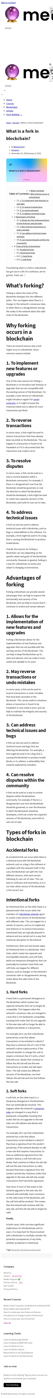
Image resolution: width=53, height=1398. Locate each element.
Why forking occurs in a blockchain (39, 196)
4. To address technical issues (32, 213)
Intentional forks (27, 252)
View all (7, 1323)
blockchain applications (31, 1250)
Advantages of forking (25, 217)
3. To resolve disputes (29, 210)
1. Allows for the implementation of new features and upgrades (33, 222)
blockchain (16, 1250)
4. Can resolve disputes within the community (33, 241)
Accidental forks (27, 249)
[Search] (50, 64)
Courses (10, 103)
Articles (9, 111)
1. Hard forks (26, 256)
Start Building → (14, 114)
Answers (16, 123)
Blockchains (11, 107)
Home (9, 100)
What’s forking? (37, 190)
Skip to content (8, 2)
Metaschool (19, 147)
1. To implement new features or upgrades (32, 202)
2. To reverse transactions (31, 207)
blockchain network (29, 914)
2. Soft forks (26, 259)
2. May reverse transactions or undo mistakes (31, 228)
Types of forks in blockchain (28, 246)
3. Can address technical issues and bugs (31, 235)
